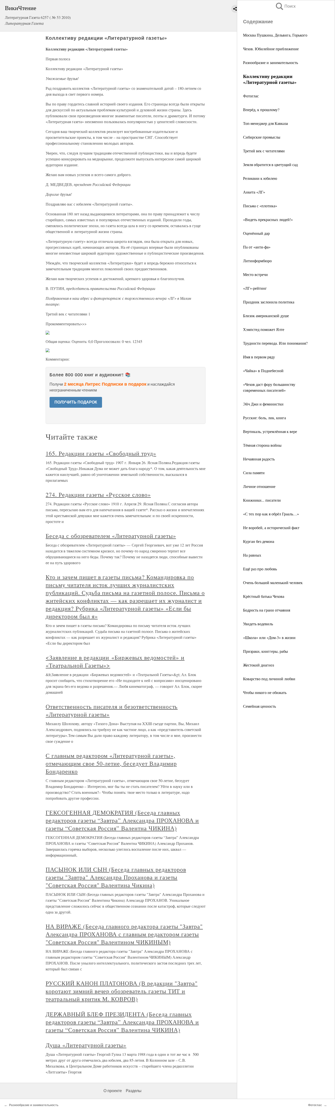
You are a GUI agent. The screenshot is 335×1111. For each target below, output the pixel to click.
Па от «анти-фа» (257, 246)
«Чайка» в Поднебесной (263, 370)
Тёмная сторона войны (262, 445)
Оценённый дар (256, 233)
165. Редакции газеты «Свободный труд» (101, 453)
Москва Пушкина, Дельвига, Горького (275, 35)
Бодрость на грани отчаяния (266, 610)
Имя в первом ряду (259, 356)
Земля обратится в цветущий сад (270, 164)
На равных (252, 555)
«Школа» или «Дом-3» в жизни (269, 637)
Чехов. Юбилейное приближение (271, 48)
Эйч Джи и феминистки (263, 403)
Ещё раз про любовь (260, 568)
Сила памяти (254, 472)
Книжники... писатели (262, 500)
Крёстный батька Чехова (263, 596)
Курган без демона (258, 541)
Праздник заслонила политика (268, 301)
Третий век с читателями (264, 150)
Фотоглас (251, 95)
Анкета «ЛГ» (254, 192)
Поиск (285, 6)
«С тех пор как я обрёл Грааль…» (271, 513)
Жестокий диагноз (258, 664)
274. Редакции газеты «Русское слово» (98, 494)
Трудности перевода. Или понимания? (275, 343)
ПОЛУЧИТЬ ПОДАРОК (75, 402)
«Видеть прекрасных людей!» (268, 219)
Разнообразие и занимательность (270, 62)
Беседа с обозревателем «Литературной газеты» (111, 536)
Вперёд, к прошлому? (261, 109)
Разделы (134, 1091)
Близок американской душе (266, 315)
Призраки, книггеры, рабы (265, 651)
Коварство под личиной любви (269, 678)
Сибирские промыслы (261, 137)
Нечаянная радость (259, 458)
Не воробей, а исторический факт (271, 527)
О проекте (112, 1091)
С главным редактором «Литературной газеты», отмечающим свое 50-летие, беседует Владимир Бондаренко (111, 763)
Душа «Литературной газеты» (86, 1045)
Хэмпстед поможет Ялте (263, 329)
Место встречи (255, 274)
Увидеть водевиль (258, 623)
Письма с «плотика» (260, 205)
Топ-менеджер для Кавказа (265, 123)
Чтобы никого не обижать (264, 692)
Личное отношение (259, 486)
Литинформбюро (257, 260)
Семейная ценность (259, 706)
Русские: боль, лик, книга (264, 417)
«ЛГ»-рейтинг (255, 288)
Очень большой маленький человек (273, 582)
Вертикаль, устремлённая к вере (270, 431)
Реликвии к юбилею (260, 178)
